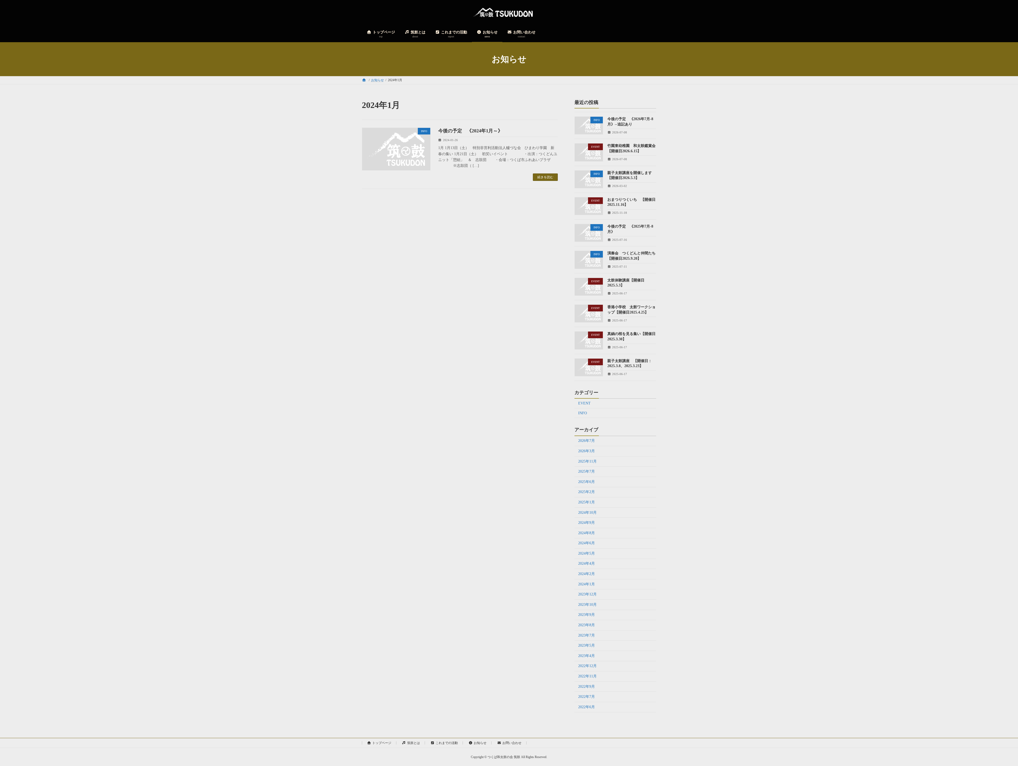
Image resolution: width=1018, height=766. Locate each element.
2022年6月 (586, 707)
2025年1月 (586, 502)
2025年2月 (586, 492)
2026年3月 (586, 451)
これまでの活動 (447, 743)
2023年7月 (586, 635)
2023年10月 (587, 605)
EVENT (584, 403)
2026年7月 (586, 441)
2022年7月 (586, 697)
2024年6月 (586, 543)
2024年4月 (586, 564)
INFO (582, 413)
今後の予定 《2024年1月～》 (470, 130)
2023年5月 (586, 645)
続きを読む (545, 177)
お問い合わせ (511, 743)
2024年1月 (586, 584)
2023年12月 (587, 594)
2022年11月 (587, 676)
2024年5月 (586, 553)
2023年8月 (586, 625)
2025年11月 (587, 461)
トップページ (381, 743)
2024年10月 (587, 513)
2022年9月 (586, 687)
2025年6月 (586, 482)
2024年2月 (586, 574)
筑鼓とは (413, 743)
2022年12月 (587, 666)
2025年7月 (586, 471)
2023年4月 (586, 656)
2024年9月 (586, 523)
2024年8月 (586, 533)
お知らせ (480, 743)
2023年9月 (586, 615)
